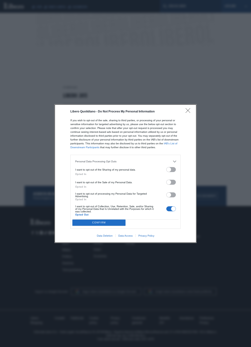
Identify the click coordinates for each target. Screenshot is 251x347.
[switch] (171, 169)
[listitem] (125, 161)
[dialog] (125, 174)
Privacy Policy (146, 235)
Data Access (125, 235)
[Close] (189, 111)
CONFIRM (99, 222)
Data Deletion (105, 235)
